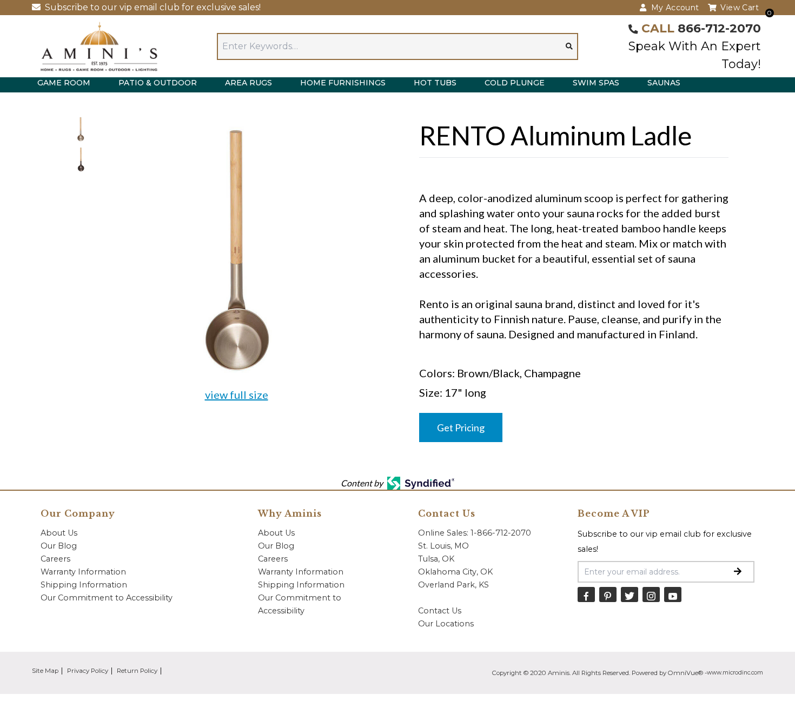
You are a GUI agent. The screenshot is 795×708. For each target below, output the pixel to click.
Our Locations (446, 624)
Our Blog (59, 546)
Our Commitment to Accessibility (107, 598)
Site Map (45, 670)
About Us (59, 533)
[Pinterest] (607, 594)
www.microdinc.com (735, 672)
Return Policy (137, 670)
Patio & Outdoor (157, 83)
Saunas (663, 83)
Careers (55, 559)
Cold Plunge (515, 83)
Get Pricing (461, 427)
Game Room (63, 83)
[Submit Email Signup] (737, 572)
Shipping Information (84, 585)
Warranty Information (83, 572)
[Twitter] (629, 594)
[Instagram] (651, 594)
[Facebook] (586, 594)
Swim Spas (596, 83)
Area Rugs (248, 83)
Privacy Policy (87, 670)
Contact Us (439, 611)
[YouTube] (672, 594)
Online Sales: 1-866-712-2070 (474, 533)
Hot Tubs (435, 83)
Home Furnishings (343, 83)
